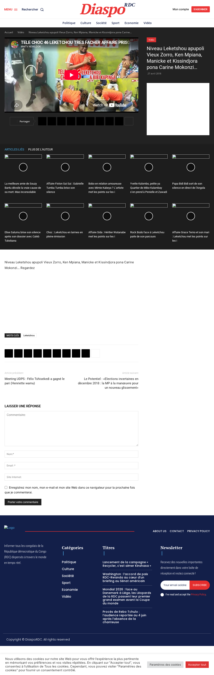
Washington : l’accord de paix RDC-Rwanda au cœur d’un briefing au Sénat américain (125, 577)
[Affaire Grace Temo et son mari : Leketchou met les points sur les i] (190, 216)
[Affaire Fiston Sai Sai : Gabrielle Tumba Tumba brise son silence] (65, 167)
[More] (129, 121)
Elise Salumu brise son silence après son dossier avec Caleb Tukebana (23, 236)
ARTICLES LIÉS (14, 149)
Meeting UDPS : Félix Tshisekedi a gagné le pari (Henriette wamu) (35, 381)
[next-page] (207, 149)
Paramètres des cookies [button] (165, 664)
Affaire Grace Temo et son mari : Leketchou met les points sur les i (190, 236)
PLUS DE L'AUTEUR (40, 149)
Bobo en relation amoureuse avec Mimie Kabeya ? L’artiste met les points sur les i (106, 188)
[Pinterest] (80, 121)
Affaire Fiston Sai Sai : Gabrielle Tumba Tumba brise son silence (65, 188)
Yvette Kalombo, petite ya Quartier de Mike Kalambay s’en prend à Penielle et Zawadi (148, 188)
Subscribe (200, 585)
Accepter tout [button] (197, 664)
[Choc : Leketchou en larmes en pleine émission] (65, 216)
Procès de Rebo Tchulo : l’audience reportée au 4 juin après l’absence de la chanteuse (124, 617)
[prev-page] (201, 149)
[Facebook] (42, 121)
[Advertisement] (178, 109)
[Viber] (71, 121)
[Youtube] (206, 640)
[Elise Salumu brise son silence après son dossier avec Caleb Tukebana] (23, 216)
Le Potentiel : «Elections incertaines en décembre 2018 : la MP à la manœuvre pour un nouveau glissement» (108, 383)
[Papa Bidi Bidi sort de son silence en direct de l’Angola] (190, 167)
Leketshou (29, 335)
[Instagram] (171, 640)
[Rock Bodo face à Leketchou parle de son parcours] (148, 216)
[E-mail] (109, 121)
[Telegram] (100, 121)
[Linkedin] (90, 121)
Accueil (9, 32)
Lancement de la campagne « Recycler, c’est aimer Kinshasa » (127, 564)
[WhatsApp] (61, 121)
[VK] (119, 121)
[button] (33, 9)
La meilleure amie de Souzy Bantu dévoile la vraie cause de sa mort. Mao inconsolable (23, 188)
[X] (52, 121)
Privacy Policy (198, 594)
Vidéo (21, 32)
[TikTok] (179, 640)
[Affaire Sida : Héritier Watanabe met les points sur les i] (107, 216)
